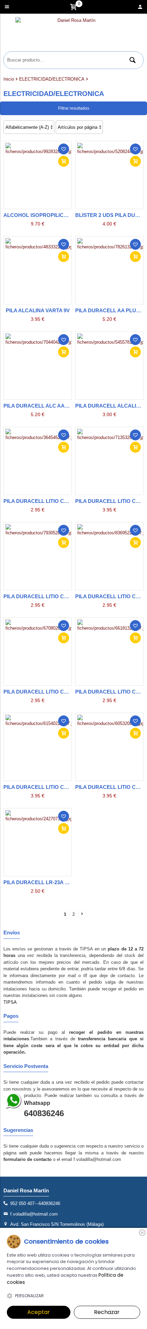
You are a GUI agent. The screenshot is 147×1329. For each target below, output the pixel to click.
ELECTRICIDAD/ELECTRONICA (51, 79)
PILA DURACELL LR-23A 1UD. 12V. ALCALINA (59, 882)
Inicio (8, 79)
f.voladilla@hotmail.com (34, 1214)
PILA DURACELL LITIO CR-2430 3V (45, 787)
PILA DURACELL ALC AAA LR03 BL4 (48, 406)
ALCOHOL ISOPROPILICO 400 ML (44, 215)
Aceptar (38, 1312)
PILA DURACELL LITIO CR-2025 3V (45, 692)
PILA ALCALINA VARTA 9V (38, 310)
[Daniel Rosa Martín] (73, 34)
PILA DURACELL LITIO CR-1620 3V (45, 596)
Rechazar (107, 1312)
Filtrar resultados (73, 108)
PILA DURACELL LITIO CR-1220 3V (45, 501)
